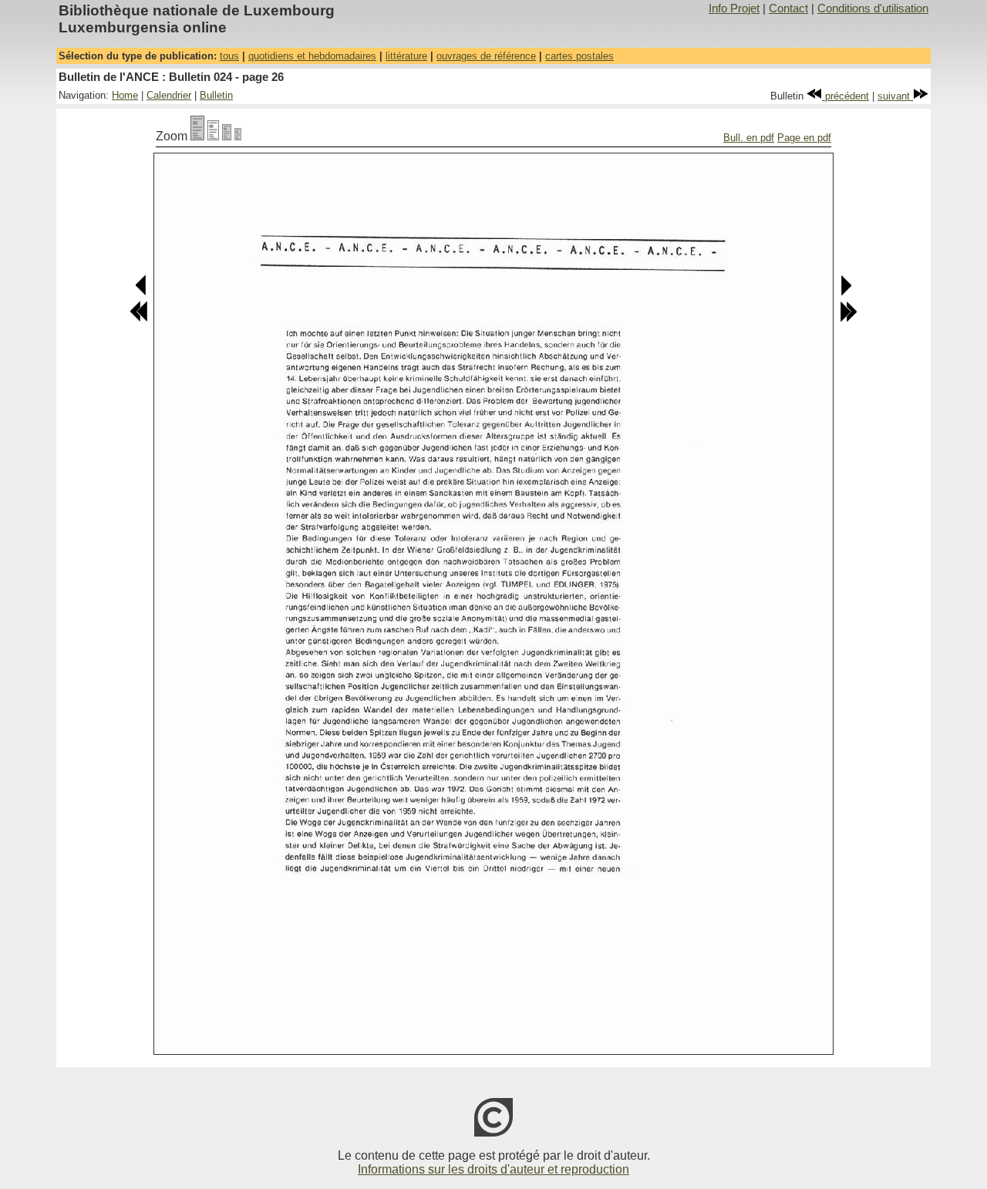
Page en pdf (804, 137)
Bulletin (216, 95)
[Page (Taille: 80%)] (213, 136)
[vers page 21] (139, 318)
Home (125, 95)
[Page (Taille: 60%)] (226, 136)
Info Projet (734, 8)
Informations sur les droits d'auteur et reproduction (493, 1169)
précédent (845, 96)
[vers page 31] (848, 318)
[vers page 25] (141, 292)
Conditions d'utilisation (872, 8)
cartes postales (579, 56)
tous (229, 56)
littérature (406, 56)
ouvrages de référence (486, 56)
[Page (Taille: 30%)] (237, 136)
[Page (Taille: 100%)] (197, 136)
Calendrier (169, 95)
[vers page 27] (845, 292)
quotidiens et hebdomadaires (312, 56)
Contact (788, 8)
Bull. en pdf (748, 137)
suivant (895, 96)
